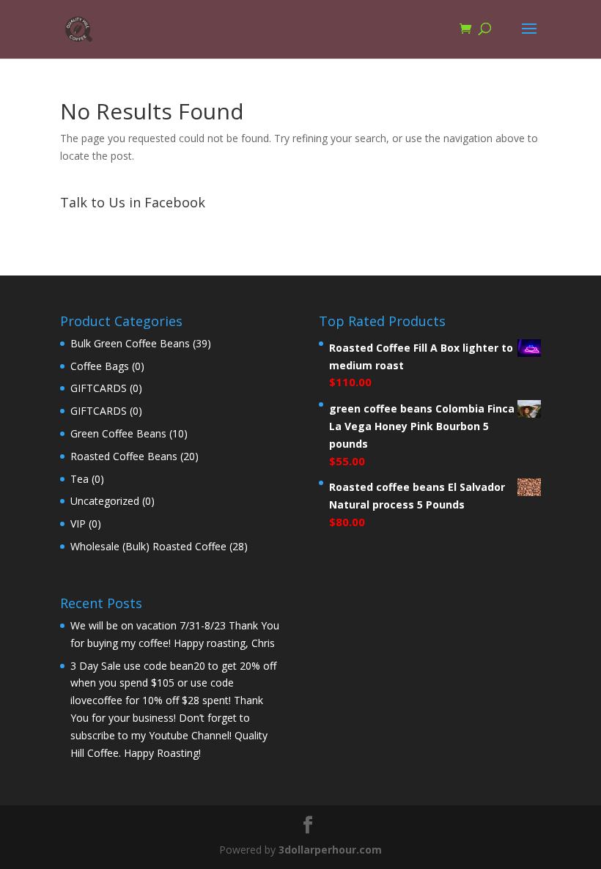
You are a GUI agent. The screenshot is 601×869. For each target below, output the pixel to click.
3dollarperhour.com (330, 850)
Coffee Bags (99, 366)
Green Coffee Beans (118, 433)
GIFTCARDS (98, 388)
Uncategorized (104, 501)
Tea (79, 479)
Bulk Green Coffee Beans (130, 343)
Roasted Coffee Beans (123, 456)
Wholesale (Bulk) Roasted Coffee (148, 546)
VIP (78, 523)
